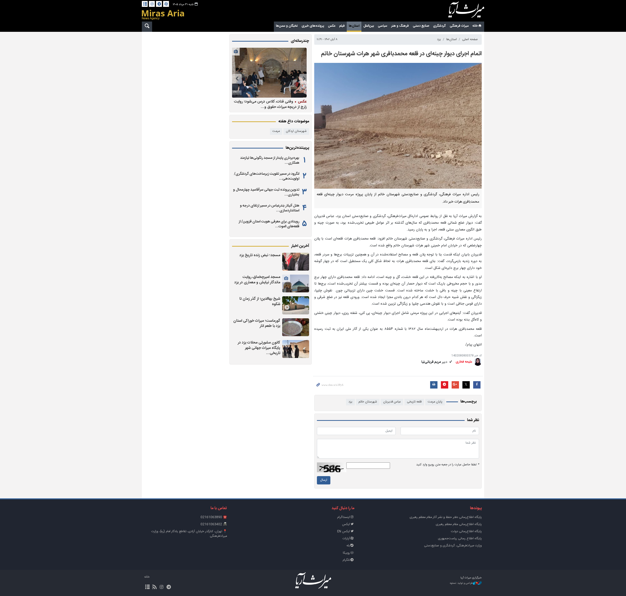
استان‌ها (354, 26)
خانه (475, 26)
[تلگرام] (159, 4)
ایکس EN (343, 531)
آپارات (346, 538)
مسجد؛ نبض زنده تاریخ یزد (259, 255)
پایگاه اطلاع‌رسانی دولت (466, 531)
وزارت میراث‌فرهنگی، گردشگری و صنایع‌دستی (453, 545)
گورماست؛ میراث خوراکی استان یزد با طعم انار (256, 323)
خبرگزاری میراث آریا (459, 11)
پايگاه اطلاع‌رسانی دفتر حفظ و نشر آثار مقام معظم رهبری (446, 517)
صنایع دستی (421, 26)
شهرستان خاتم (367, 401)
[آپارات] (166, 4)
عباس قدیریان (392, 401)
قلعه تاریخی (414, 401)
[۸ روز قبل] (269, 73)
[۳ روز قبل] (295, 305)
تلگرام (346, 560)
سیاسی (382, 26)
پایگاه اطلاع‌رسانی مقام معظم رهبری (459, 524)
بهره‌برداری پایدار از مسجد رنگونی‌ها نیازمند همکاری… (269, 160)
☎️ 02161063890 (214, 517)
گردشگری (439, 26)
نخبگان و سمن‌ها (287, 26)
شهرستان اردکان (296, 131)
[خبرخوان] (154, 587)
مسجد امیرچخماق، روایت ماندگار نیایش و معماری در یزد (257, 280)
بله (348, 545)
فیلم (342, 26)
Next (237, 79)
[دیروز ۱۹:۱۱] (295, 262)
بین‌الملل (368, 26)
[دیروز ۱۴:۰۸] (295, 283)
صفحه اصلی (470, 39)
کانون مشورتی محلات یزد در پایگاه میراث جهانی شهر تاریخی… (259, 348)
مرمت (276, 131)
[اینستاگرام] (152, 4)
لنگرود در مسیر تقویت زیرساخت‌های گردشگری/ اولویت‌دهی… (266, 176)
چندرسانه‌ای (300, 41)
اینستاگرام (343, 517)
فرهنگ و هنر (400, 26)
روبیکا (346, 553)
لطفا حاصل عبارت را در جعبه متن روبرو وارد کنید (447, 464)
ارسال (323, 480)
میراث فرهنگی (459, 26)
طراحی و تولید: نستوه (461, 583)
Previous (304, 79)
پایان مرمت (435, 401)
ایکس (346, 524)
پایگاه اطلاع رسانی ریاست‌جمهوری (460, 538)
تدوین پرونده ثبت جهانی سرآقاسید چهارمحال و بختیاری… (266, 192)
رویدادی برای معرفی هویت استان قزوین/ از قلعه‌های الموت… (269, 224)
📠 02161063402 (214, 524)
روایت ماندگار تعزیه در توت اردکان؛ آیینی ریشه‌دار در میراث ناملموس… (271, 104)
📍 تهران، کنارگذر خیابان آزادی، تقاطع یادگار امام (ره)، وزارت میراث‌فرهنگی (189, 534)
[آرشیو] (145, 4)
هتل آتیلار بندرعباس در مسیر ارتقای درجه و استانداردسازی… (269, 208)
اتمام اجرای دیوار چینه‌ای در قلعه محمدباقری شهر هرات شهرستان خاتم (401, 54)
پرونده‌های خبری (313, 26)
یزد (439, 39)
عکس (331, 26)
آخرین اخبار (300, 246)
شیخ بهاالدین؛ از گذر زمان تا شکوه (259, 301)
